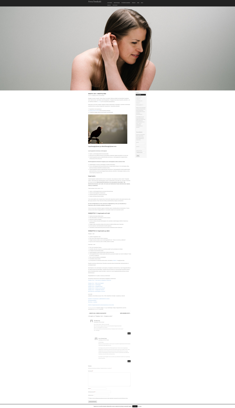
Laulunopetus (138, 100)
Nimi (89, 388)
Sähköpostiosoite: (139, 150)
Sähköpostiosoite (91, 391)
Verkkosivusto (90, 395)
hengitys (114, 307)
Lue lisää (139, 406)
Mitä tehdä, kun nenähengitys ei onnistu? (96, 291)
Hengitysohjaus (117, 2)
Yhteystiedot (115, 5)
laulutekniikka (90, 309)
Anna (138, 2)
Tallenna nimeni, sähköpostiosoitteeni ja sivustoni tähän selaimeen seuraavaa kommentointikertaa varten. (108, 398)
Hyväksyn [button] (135, 406)
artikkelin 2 (115, 260)
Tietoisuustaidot (139, 104)
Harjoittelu (98, 307)
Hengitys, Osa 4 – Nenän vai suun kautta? (96, 288)
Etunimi (137, 142)
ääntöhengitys (110, 307)
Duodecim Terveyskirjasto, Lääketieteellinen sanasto (98, 298)
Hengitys (101, 307)
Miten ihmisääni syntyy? (125, 313)
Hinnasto (109, 5)
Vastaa (129, 333)
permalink (101, 309)
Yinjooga (133, 2)
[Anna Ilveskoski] (94, 1)
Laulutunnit (109, 2)
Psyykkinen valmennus (125, 2)
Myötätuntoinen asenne (94, 110)
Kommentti (90, 371)
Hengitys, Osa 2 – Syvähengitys (94, 284)
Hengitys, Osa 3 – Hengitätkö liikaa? (95, 286)
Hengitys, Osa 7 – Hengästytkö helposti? (96, 289)
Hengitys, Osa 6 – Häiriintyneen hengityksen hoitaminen (99, 280)
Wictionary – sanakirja (92, 302)
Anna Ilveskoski (101, 95)
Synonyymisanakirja (92, 300)
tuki (93, 309)
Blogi (142, 2)
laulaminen (124, 307)
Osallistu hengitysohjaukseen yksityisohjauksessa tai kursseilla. (101, 304)
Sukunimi (137, 146)
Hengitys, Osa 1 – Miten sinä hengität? (96, 283)
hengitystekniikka (119, 307)
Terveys (137, 102)
